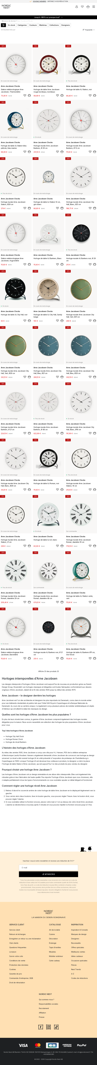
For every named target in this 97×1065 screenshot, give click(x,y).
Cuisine (52, 934)
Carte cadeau (54, 961)
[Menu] (94, 6)
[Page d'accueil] (6, 7)
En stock (11, 25)
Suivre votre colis (16, 956)
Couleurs (33, 25)
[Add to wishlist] (25, 95)
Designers (65, 25)
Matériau (43, 25)
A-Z (72, 974)
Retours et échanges (17, 934)
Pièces (74, 965)
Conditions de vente (17, 961)
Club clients (13, 943)
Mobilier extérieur (56, 956)
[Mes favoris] (82, 6)
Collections (54, 25)
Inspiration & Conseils (79, 930)
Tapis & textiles (55, 947)
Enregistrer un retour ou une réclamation (25, 939)
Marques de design (78, 934)
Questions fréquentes (17, 947)
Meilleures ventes (78, 952)
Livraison (12, 952)
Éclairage (52, 943)
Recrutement (44, 1008)
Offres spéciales (77, 947)
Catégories (22, 25)
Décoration (53, 939)
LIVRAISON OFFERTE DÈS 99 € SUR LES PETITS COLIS (50, 1)
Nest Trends (76, 969)
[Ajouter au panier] (29, 95)
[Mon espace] (76, 6)
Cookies (12, 969)
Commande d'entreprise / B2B (21, 978)
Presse (41, 1017)
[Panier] (88, 6)
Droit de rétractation (17, 983)
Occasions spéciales (79, 961)
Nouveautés (76, 943)
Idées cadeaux (77, 956)
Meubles (52, 952)
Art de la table (54, 930)
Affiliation (42, 1013)
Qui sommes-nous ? (46, 999)
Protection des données (18, 965)
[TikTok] (56, 1026)
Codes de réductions (79, 978)
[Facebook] (41, 1026)
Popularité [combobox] (88, 30)
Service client (14, 930)
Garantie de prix (15, 974)
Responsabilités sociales (48, 1004)
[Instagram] (48, 1026)
